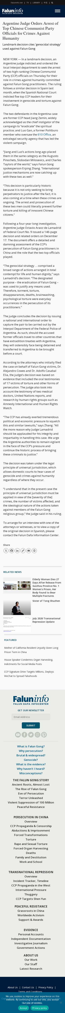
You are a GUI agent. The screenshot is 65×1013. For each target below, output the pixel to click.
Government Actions (31, 948)
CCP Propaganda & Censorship (31, 826)
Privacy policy (39, 1008)
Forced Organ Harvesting (31, 848)
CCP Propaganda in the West (30, 885)
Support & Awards (30, 920)
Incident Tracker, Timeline (30, 881)
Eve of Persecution (31, 793)
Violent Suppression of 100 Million (31, 802)
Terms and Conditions (30, 991)
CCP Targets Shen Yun (31, 899)
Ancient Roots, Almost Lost (31, 784)
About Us (13, 987)
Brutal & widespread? (30, 755)
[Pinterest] (44, 735)
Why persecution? (31, 751)
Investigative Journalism (31, 943)
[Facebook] (24, 735)
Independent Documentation (31, 939)
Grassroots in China (31, 911)
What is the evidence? (31, 764)
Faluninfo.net (17, 2)
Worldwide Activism (31, 915)
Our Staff (31, 964)
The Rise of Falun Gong (30, 789)
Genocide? (31, 760)
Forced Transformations (31, 835)
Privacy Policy (45, 987)
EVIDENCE (31, 930)
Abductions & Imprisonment (31, 830)
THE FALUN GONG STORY (31, 780)
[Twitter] (31, 735)
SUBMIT (30, 725)
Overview (30, 821)
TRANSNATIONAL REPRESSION (30, 872)
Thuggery (31, 894)
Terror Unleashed (31, 798)
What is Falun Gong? (31, 746)
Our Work (30, 960)
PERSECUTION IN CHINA (31, 817)
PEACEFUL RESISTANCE (30, 906)
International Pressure (31, 890)
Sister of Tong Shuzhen (46, 600)
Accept (24, 1008)
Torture (31, 839)
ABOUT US (31, 955)
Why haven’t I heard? (31, 769)
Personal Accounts (31, 934)
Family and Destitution (30, 857)
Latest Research (31, 969)
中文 (46, 2)
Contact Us (28, 987)
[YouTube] (18, 735)
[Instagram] (37, 735)
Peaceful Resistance (31, 807)
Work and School (31, 862)
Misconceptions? (30, 773)
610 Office (44, 134)
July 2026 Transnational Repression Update (46, 620)
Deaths (31, 853)
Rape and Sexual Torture (31, 844)
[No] (60, 1002)
